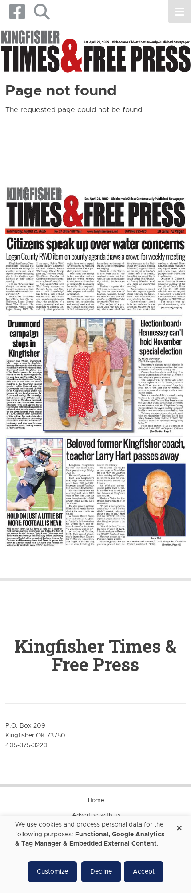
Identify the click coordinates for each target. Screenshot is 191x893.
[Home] (95, 52)
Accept (144, 872)
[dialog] (95, 854)
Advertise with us (96, 815)
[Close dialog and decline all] (179, 825)
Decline (101, 872)
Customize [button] (52, 872)
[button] (42, 12)
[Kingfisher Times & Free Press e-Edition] (95, 358)
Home (96, 800)
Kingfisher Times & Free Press (95, 655)
